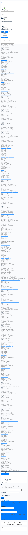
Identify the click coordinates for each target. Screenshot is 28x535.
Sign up (6, 32)
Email (2, 510)
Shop (4, 32)
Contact (5, 17)
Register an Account (6, 504)
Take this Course (5, 474)
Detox (4, 33)
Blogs (4, 29)
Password (3, 492)
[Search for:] (7, 14)
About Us (5, 28)
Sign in (2, 37)
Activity (5, 27)
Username (3, 506)
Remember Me (6, 495)
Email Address (4, 489)
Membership (6, 31)
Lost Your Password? (6, 500)
